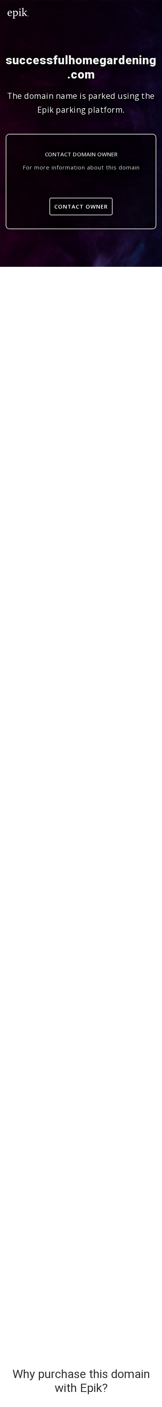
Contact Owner (81, 206)
